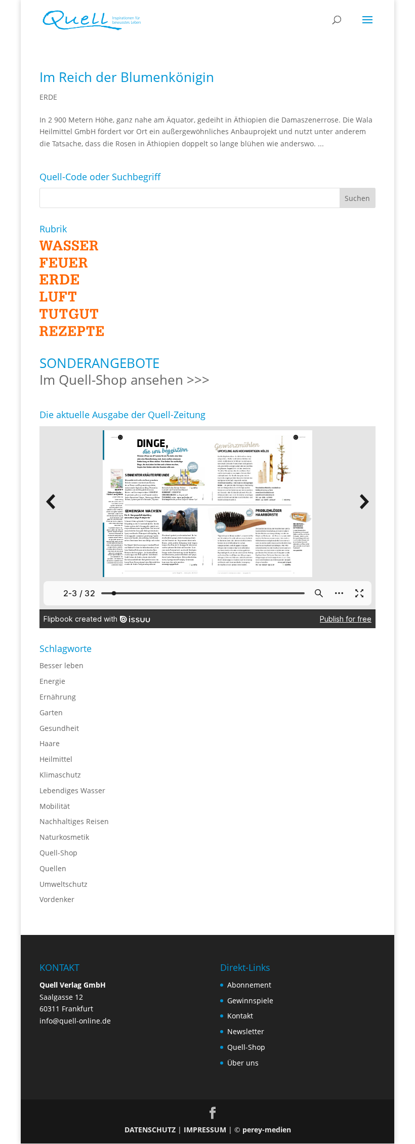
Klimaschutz (60, 775)
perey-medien (266, 1129)
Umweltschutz (63, 884)
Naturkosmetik (64, 837)
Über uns (243, 1063)
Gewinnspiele (250, 1000)
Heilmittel (55, 759)
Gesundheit (59, 728)
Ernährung (57, 697)
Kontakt (240, 1015)
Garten (51, 712)
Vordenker (56, 899)
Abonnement (249, 985)
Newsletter (245, 1031)
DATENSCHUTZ (150, 1129)
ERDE (48, 97)
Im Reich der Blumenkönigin (126, 77)
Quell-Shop (58, 852)
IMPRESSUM (205, 1129)
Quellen (52, 868)
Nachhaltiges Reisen (74, 821)
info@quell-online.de (75, 1021)
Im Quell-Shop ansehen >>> (124, 380)
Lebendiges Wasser (72, 790)
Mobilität (54, 806)
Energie (52, 681)
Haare (49, 743)
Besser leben (61, 665)
